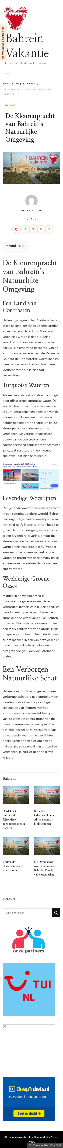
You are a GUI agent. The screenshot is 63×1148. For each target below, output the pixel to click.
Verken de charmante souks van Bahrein (13, 866)
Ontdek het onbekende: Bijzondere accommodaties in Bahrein (14, 819)
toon (21, 246)
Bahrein (10, 105)
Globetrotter (31, 210)
